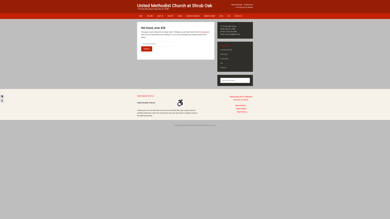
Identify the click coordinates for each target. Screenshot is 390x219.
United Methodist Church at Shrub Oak (174, 5)
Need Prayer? (224, 54)
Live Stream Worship (226, 50)
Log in (214, 125)
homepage (202, 32)
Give (221, 63)
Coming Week (224, 59)
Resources (223, 67)
